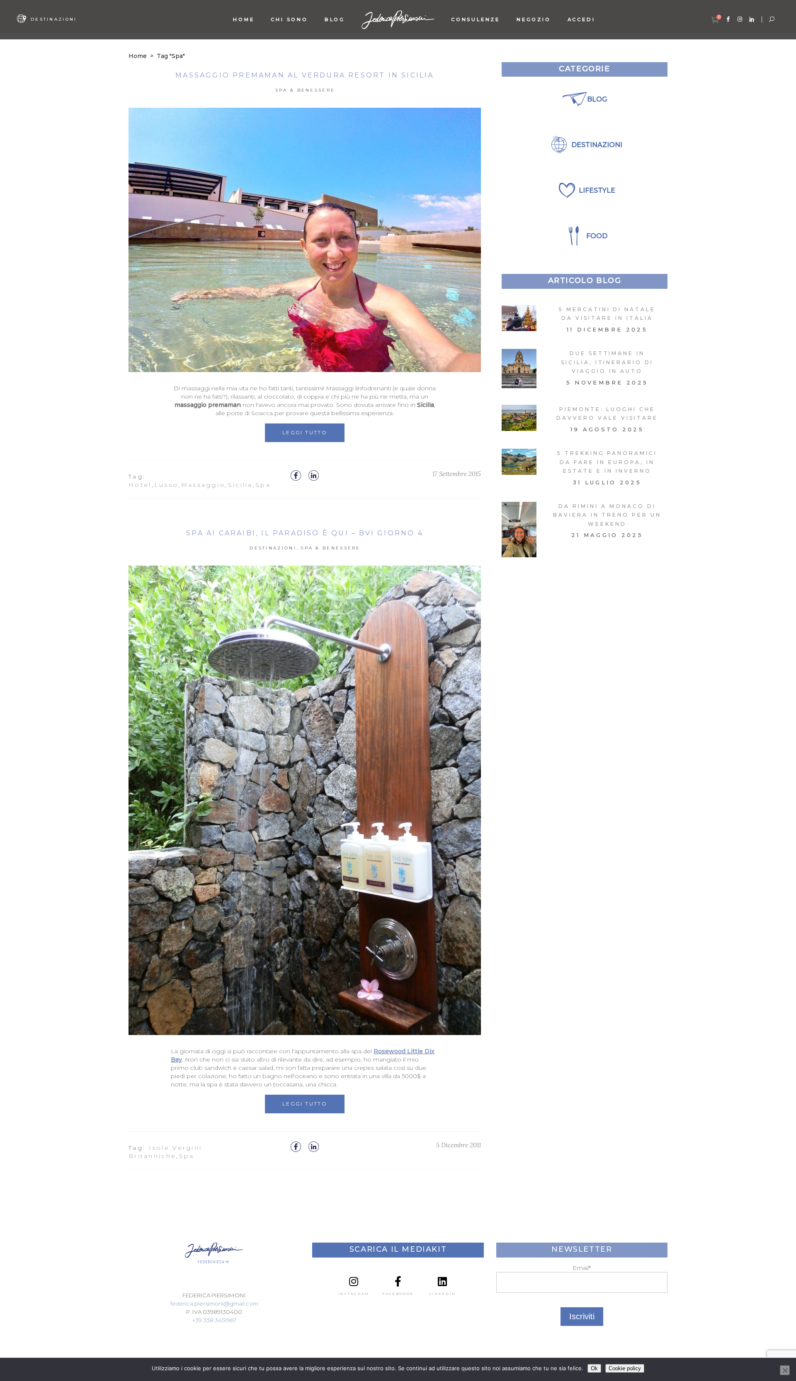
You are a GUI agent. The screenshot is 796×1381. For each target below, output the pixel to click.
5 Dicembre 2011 (458, 1145)
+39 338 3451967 (214, 1320)
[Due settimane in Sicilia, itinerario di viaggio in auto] (519, 368)
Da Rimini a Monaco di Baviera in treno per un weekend (607, 515)
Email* (582, 1268)
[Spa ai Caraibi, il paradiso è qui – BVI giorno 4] (305, 800)
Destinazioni (273, 548)
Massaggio (203, 485)
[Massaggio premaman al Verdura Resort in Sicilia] (305, 240)
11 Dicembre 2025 (607, 329)
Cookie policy (625, 1368)
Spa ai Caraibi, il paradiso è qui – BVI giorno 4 (304, 533)
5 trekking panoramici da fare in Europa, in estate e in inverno (607, 462)
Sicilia (240, 485)
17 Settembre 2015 (456, 474)
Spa (263, 485)
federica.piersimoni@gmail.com (214, 1303)
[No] (785, 1370)
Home (138, 56)
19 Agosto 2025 (607, 429)
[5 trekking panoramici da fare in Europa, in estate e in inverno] (519, 462)
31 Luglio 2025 (607, 482)
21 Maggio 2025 (607, 535)
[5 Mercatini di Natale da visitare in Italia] (519, 318)
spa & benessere (305, 90)
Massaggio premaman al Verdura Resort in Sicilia (304, 75)
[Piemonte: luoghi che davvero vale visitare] (519, 418)
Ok (594, 1368)
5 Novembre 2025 (607, 382)
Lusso (166, 485)
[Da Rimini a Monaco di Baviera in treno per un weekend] (519, 529)
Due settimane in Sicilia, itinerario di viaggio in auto (607, 362)
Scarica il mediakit (398, 1249)
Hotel (140, 485)
